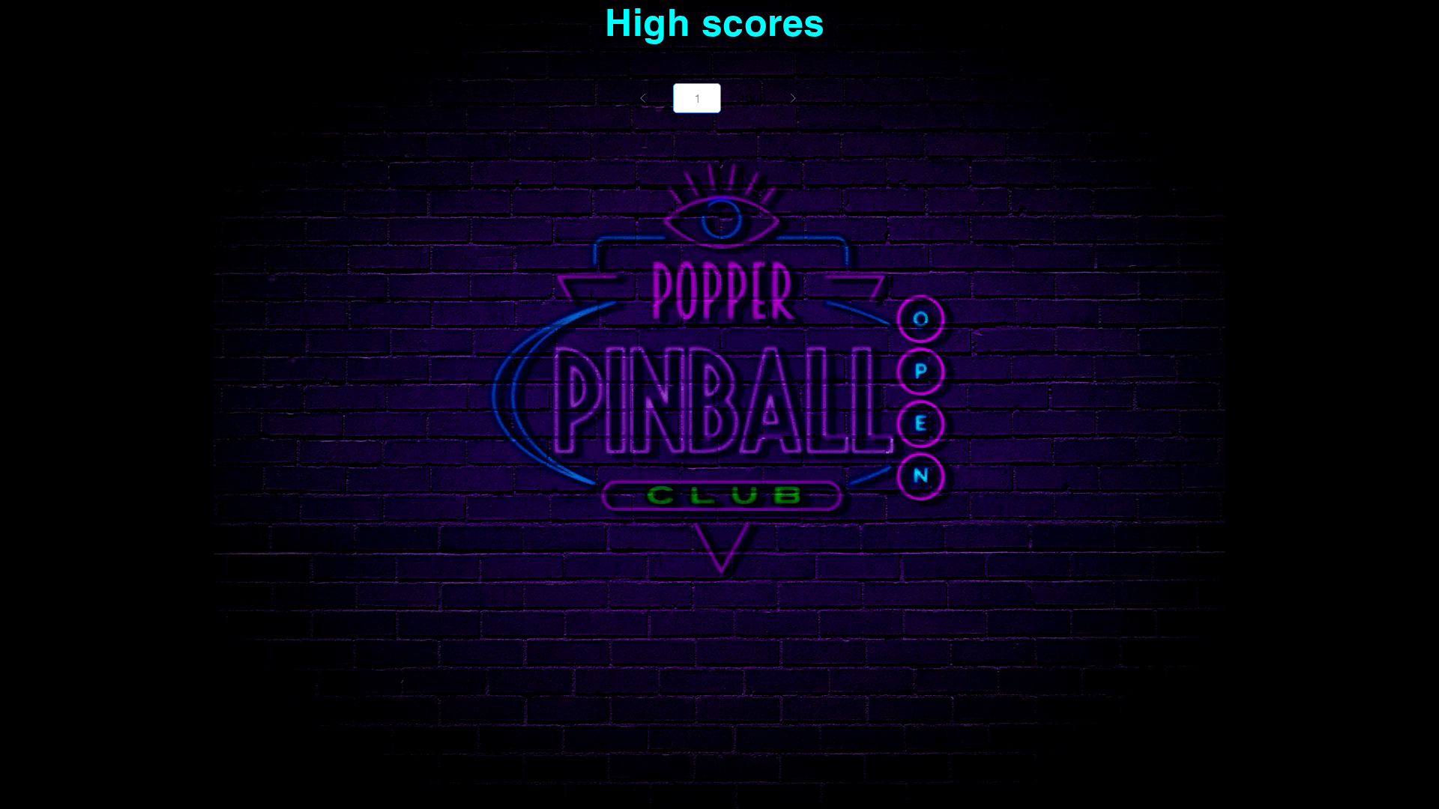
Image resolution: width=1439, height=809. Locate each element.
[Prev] (643, 98)
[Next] (793, 98)
